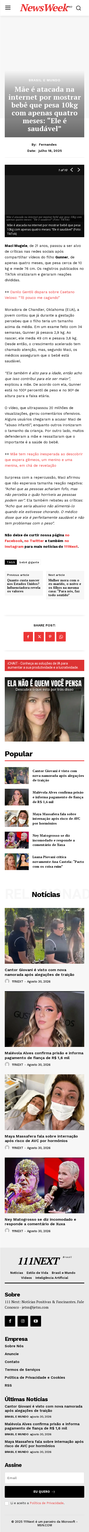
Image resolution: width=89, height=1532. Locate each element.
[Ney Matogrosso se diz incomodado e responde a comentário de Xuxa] (17, 840)
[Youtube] (35, 1321)
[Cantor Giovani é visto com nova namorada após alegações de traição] (17, 775)
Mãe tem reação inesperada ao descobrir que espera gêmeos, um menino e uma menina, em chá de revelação (44, 460)
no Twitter (34, 541)
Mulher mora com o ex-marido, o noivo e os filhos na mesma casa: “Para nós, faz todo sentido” (64, 588)
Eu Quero (41, 1491)
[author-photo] (8, 981)
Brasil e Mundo (45, 80)
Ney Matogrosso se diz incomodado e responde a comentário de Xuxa (54, 840)
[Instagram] (23, 1321)
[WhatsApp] (61, 636)
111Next (71, 546)
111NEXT (17, 981)
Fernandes (48, 144)
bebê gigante (29, 562)
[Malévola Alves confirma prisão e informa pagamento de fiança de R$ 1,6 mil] (17, 797)
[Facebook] (28, 636)
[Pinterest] (50, 636)
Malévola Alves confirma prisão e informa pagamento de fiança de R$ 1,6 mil (58, 797)
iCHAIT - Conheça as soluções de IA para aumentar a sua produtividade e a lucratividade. (43, 665)
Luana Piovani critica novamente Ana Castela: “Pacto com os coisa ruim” (58, 861)
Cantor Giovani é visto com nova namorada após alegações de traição (58, 775)
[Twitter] (39, 636)
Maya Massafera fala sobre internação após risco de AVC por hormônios (56, 818)
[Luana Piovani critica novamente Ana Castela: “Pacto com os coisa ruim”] (17, 861)
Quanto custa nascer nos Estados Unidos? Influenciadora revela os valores (23, 586)
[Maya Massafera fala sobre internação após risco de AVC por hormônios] (17, 818)
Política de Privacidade (47, 1503)
